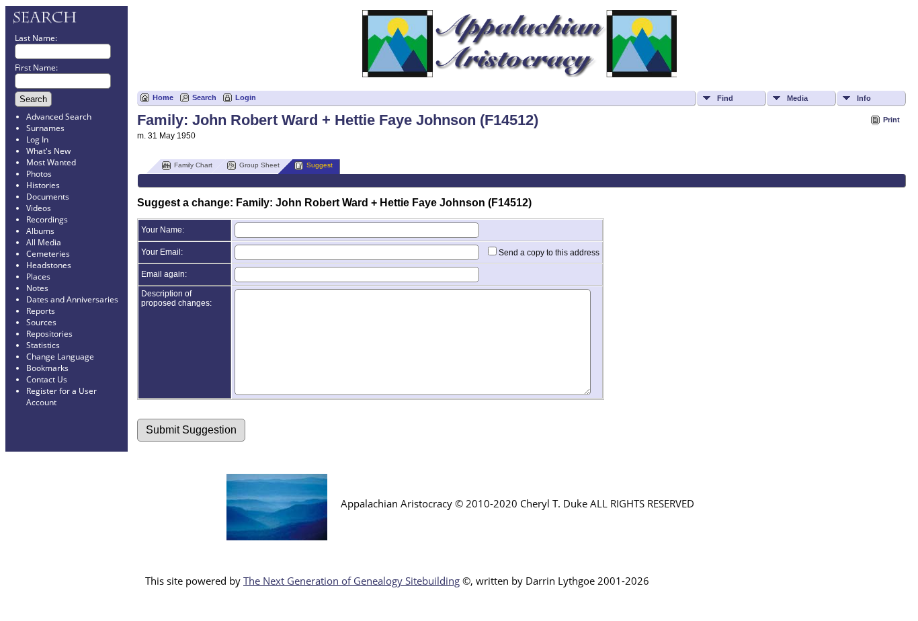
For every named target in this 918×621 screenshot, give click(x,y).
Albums (40, 231)
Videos (38, 208)
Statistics (43, 345)
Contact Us (46, 379)
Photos (39, 173)
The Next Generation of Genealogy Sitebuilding (351, 580)
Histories (43, 185)
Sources (41, 322)
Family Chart (193, 165)
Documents (47, 196)
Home (163, 97)
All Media (43, 242)
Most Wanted (51, 162)
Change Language (60, 356)
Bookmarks (47, 368)
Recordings (47, 219)
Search (204, 97)
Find (725, 98)
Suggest (319, 165)
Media (797, 98)
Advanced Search (58, 116)
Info (864, 98)
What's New (48, 151)
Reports (40, 311)
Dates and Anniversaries (72, 299)
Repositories (49, 333)
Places (38, 276)
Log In (37, 139)
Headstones (48, 265)
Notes (37, 288)
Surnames (45, 128)
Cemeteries (48, 253)
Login (245, 97)
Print (891, 120)
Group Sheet (259, 165)
